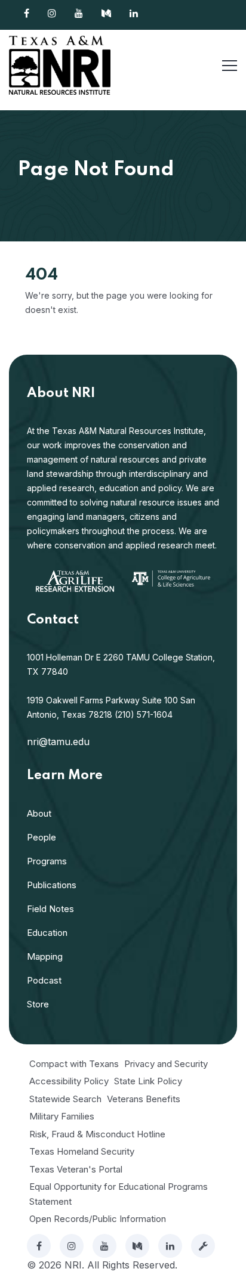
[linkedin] (170, 1246)
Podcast (44, 980)
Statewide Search (65, 1099)
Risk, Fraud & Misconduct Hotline (97, 1134)
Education (47, 932)
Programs (47, 861)
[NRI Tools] (203, 1246)
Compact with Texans (74, 1063)
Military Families (61, 1116)
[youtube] (104, 1246)
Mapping (45, 956)
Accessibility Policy (69, 1081)
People (41, 837)
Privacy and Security (166, 1063)
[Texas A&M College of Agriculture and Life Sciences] (171, 578)
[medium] (137, 1246)
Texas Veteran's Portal (75, 1169)
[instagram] (72, 1246)
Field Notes (50, 908)
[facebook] (39, 1246)
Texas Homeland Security (81, 1151)
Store (38, 1004)
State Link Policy (148, 1081)
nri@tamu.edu (58, 742)
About (39, 813)
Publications (51, 885)
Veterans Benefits (143, 1099)
